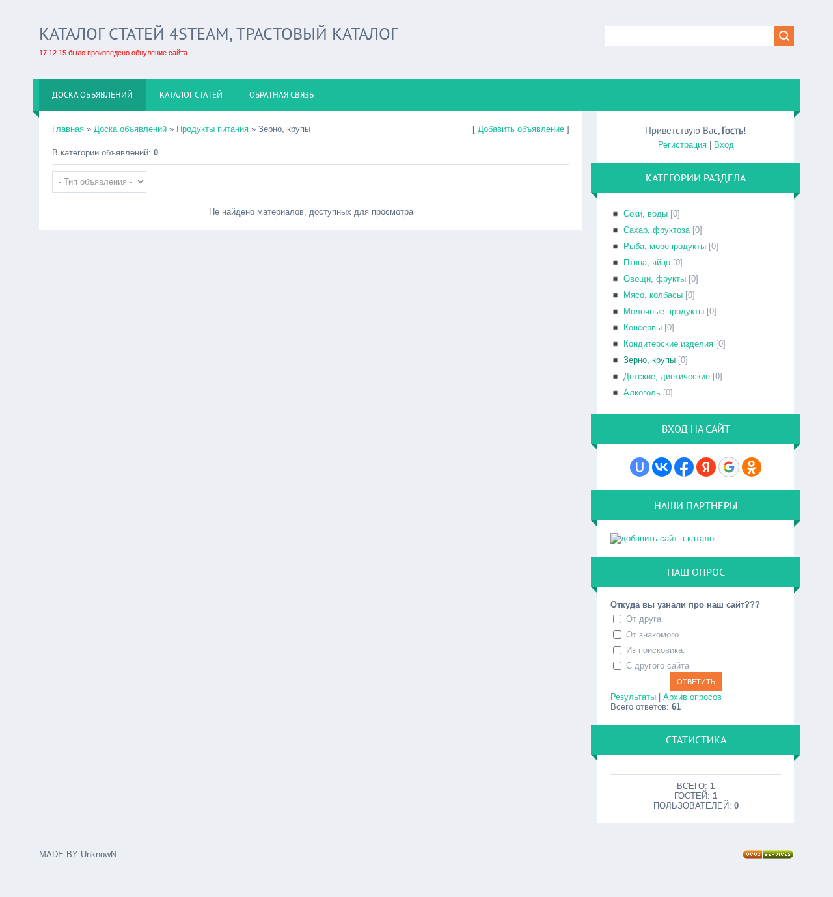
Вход (724, 145)
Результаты (633, 697)
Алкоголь (642, 392)
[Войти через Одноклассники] (751, 467)
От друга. (645, 619)
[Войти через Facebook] (684, 467)
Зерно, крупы (649, 360)
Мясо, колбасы (653, 295)
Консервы (642, 327)
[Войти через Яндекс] (706, 467)
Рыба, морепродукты (664, 246)
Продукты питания (212, 129)
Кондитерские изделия (668, 344)
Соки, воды (645, 214)
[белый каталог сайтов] (663, 538)
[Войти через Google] (728, 467)
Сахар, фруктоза (656, 230)
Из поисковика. (655, 650)
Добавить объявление (521, 129)
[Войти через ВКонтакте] (662, 467)
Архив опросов (692, 697)
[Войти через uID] (639, 467)
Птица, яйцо (646, 262)
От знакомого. (653, 634)
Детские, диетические (666, 376)
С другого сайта (657, 666)
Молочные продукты (663, 311)
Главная (68, 129)
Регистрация (682, 145)
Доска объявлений (130, 129)
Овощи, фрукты (654, 279)
